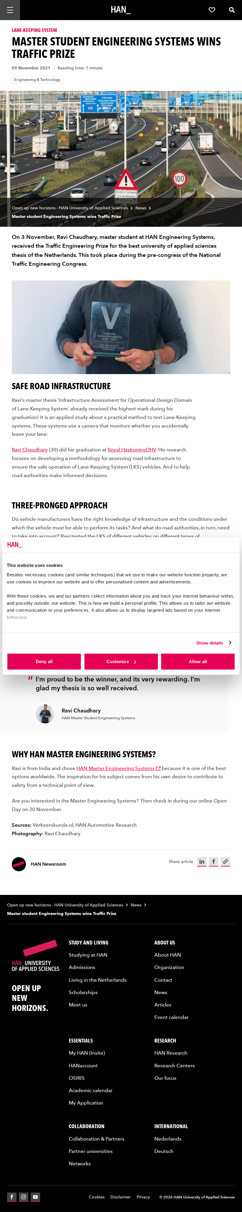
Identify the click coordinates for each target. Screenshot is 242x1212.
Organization (169, 967)
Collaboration (86, 1126)
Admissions (82, 967)
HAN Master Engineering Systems (115, 768)
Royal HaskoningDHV (132, 450)
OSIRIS (77, 1078)
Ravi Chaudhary (30, 450)
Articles (162, 1005)
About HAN (167, 955)
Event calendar (171, 1017)
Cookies (96, 1197)
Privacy (143, 1197)
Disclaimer (120, 1197)
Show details (209, 642)
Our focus (165, 1078)
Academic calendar (90, 1090)
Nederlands (168, 1139)
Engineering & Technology (37, 79)
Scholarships (83, 992)
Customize (118, 661)
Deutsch (164, 1151)
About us (164, 942)
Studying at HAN (88, 955)
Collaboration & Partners (97, 1139)
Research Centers (174, 1066)
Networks (80, 1164)
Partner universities (91, 1151)
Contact (163, 980)
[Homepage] (121, 10)
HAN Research (170, 1053)
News (140, 208)
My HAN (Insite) (87, 1053)
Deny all (44, 661)
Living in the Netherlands (98, 980)
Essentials (81, 1041)
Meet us (78, 1005)
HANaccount (83, 1066)
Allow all (198, 661)
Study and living (88, 942)
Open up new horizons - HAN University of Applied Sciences (70, 208)
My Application (86, 1103)
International (171, 1126)
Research (165, 1041)
